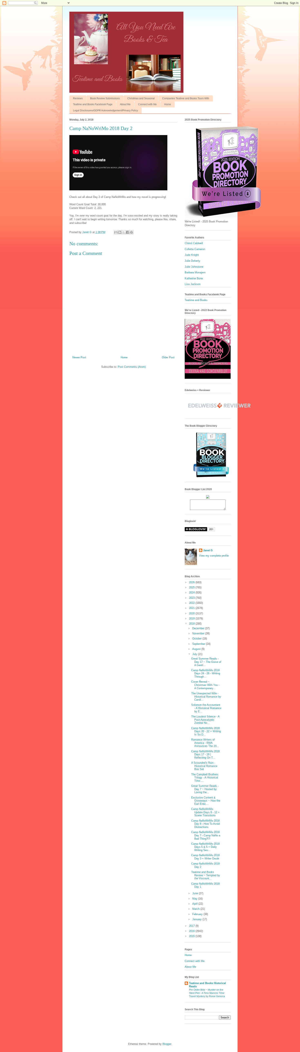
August (196, 649)
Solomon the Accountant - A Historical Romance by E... (206, 708)
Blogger (166, 1043)
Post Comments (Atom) (132, 366)
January (197, 919)
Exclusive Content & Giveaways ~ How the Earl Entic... (205, 800)
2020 (192, 613)
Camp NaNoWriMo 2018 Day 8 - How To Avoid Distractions (205, 824)
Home (167, 104)
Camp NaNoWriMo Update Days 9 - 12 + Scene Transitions (205, 812)
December (198, 628)
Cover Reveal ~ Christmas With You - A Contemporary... (205, 685)
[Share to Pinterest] (131, 232)
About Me (125, 104)
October (197, 638)
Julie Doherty (192, 260)
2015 (192, 936)
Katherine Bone (194, 278)
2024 (192, 592)
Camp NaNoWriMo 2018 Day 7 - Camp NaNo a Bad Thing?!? (205, 835)
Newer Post (79, 357)
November (198, 633)
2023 (192, 597)
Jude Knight (192, 254)
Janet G (208, 550)
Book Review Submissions (105, 98)
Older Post (168, 357)
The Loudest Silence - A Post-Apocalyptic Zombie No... (205, 719)
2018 (192, 623)
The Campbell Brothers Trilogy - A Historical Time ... (204, 777)
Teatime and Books (196, 300)
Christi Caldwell (194, 243)
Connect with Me (147, 104)
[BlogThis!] (120, 232)
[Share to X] (124, 232)
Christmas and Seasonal (141, 98)
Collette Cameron (195, 249)
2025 (192, 587)
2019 (192, 618)
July (195, 654)
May (195, 898)
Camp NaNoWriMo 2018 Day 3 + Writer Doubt (205, 857)
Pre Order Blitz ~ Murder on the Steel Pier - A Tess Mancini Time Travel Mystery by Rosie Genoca (207, 993)
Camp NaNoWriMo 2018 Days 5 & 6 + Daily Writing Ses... (205, 847)
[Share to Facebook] (128, 232)
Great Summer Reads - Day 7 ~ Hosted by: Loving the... (205, 789)
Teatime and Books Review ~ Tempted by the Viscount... (205, 875)
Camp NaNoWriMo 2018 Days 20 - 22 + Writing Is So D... (206, 731)
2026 (192, 582)
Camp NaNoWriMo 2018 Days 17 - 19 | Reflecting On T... (205, 754)
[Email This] (116, 232)
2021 (192, 608)
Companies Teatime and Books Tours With (185, 98)
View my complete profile (214, 555)
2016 (192, 930)
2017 (192, 925)
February (197, 914)
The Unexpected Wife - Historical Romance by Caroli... (206, 696)
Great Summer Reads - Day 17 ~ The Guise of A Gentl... (206, 661)
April (195, 903)
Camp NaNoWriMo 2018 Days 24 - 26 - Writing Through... (205, 673)
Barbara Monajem (195, 272)
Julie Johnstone (194, 266)
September (199, 643)
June (195, 893)
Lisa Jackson (192, 284)
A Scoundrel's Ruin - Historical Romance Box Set (204, 766)
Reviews (78, 98)
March (196, 908)
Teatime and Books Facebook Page (92, 104)
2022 (192, 602)
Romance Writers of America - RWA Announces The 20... (205, 743)
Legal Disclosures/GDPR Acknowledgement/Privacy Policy (105, 110)
